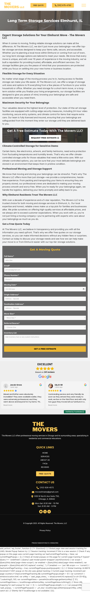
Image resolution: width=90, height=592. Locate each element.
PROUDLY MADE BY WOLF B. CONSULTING (45, 543)
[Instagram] (49, 511)
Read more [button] (8, 405)
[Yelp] (45, 511)
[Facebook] (41, 511)
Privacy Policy (45, 530)
